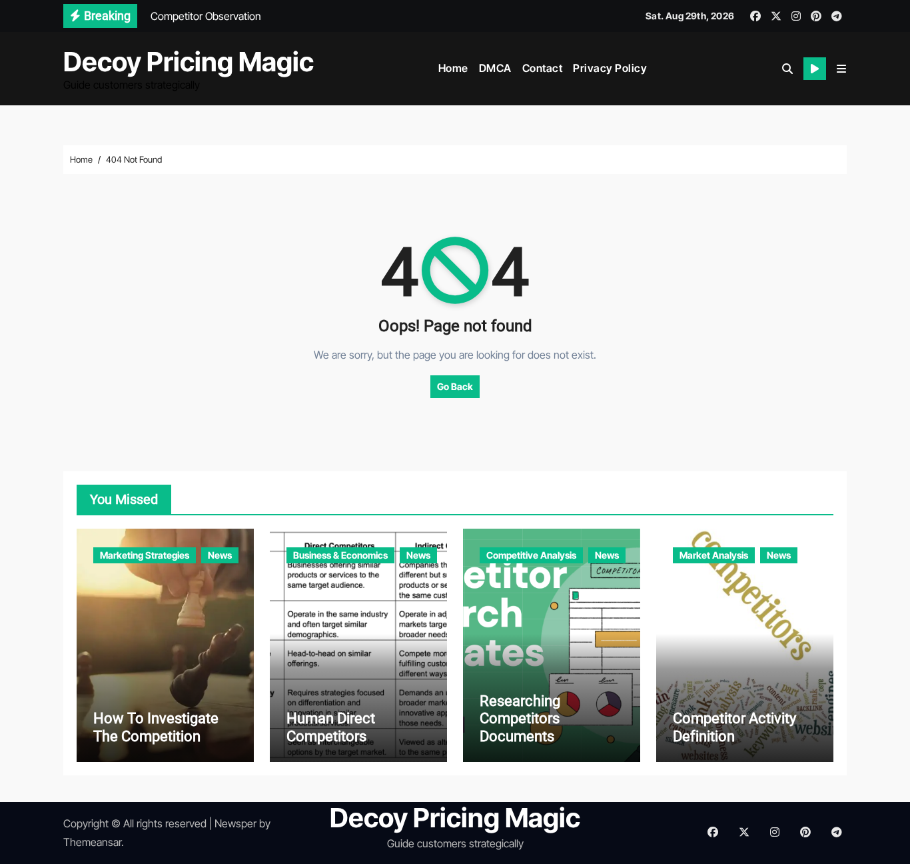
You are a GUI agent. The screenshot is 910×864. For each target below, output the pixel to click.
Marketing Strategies (144, 555)
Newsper (235, 823)
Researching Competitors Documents (520, 719)
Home (453, 68)
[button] (841, 69)
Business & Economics (340, 555)
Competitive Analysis (531, 555)
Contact (542, 68)
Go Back (455, 386)
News (220, 555)
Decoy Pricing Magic (188, 61)
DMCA (495, 68)
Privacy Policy (610, 68)
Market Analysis (714, 555)
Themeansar (92, 842)
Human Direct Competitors (330, 727)
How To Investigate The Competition (156, 727)
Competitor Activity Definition (734, 727)
